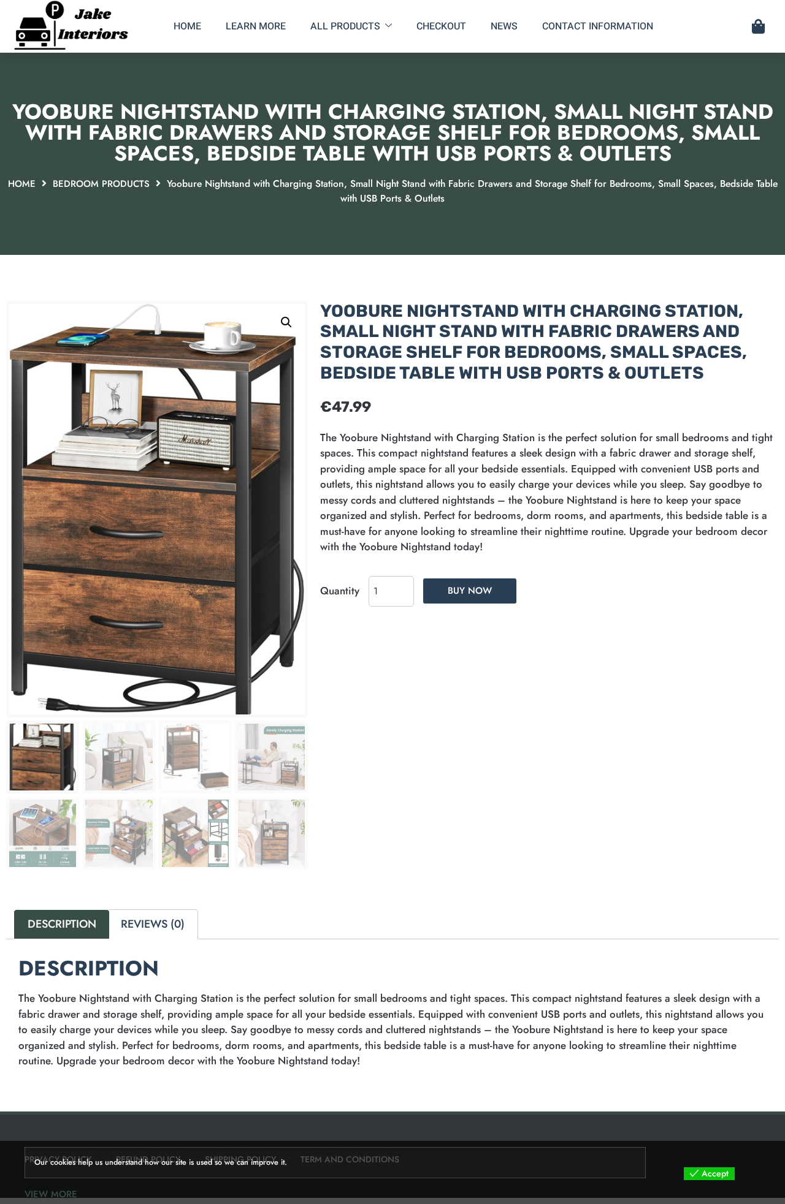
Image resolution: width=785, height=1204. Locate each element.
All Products (345, 26)
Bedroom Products (101, 184)
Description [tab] (62, 924)
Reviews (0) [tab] (153, 924)
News (504, 26)
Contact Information (597, 26)
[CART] (758, 26)
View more (51, 1194)
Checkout (441, 26)
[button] (286, 322)
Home (187, 26)
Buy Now (470, 590)
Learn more (256, 26)
